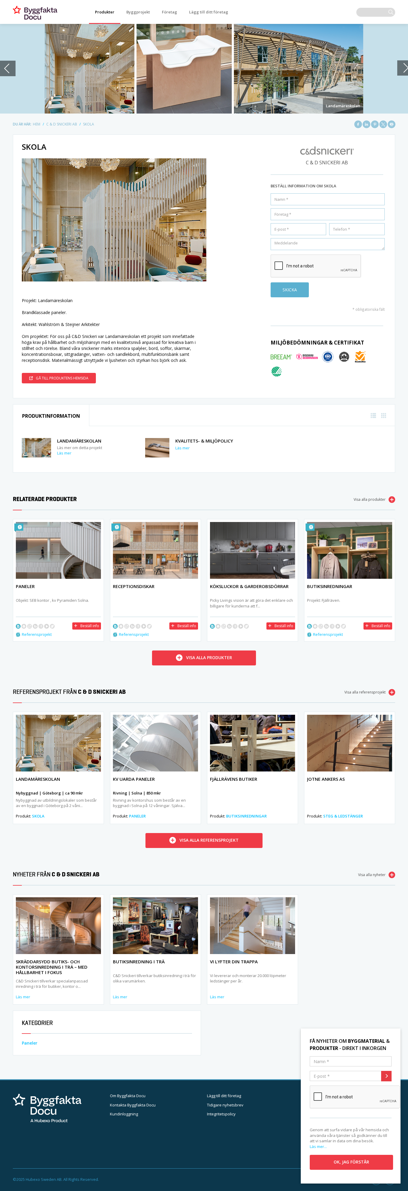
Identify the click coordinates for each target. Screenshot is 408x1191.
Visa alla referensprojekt (365, 692)
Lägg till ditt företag (208, 12)
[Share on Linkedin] (366, 124)
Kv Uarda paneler (134, 779)
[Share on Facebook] (358, 124)
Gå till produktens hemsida (62, 378)
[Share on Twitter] (383, 124)
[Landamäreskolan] (204, 69)
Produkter (104, 12)
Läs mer (64, 453)
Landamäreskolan (343, 105)
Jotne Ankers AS (326, 779)
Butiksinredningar (246, 816)
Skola (38, 816)
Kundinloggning (124, 1114)
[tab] (51, 415)
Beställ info (89, 625)
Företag (169, 12)
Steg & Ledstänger (343, 816)
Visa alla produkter (370, 499)
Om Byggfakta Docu (127, 1095)
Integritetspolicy (221, 1114)
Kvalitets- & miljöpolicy (204, 441)
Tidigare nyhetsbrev (225, 1105)
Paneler (137, 816)
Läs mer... (318, 1146)
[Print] (391, 124)
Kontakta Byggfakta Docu (133, 1105)
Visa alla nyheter (372, 874)
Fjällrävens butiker (233, 779)
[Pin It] (375, 124)
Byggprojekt (138, 12)
